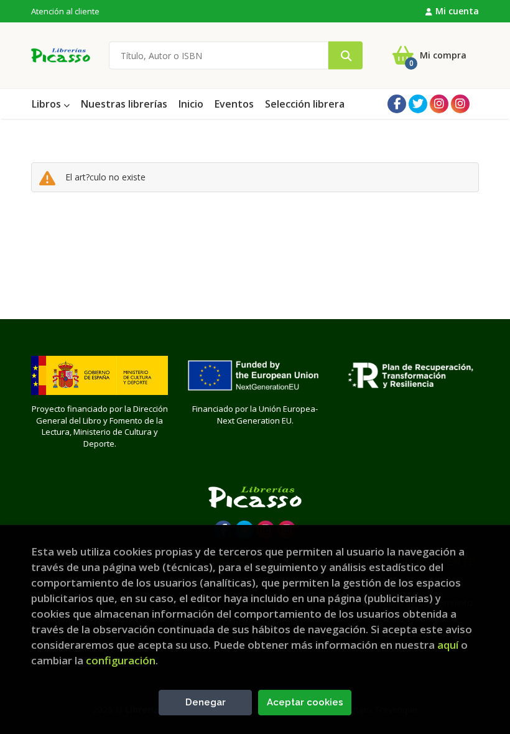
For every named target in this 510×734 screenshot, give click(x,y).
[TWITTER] (418, 104)
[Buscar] (345, 56)
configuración (120, 660)
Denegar (205, 702)
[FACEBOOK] (396, 104)
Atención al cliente (65, 11)
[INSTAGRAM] (439, 104)
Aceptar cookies (305, 702)
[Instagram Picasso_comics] (460, 104)
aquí (447, 645)
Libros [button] (47, 104)
